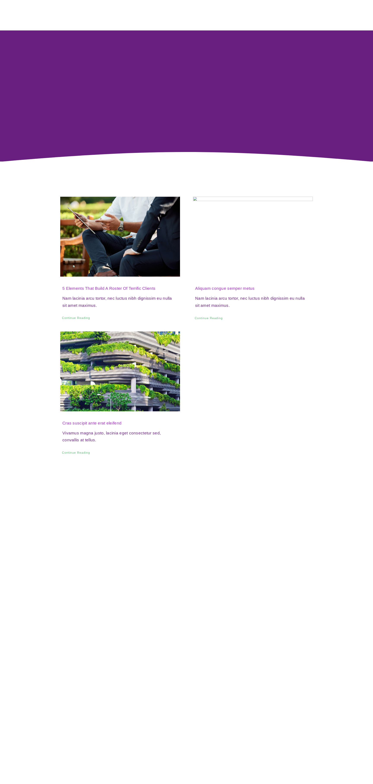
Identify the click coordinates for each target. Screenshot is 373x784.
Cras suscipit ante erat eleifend (92, 423)
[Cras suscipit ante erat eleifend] (120, 371)
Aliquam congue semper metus (225, 288)
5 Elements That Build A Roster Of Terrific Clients (108, 288)
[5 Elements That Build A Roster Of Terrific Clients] (120, 237)
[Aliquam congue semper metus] (253, 237)
